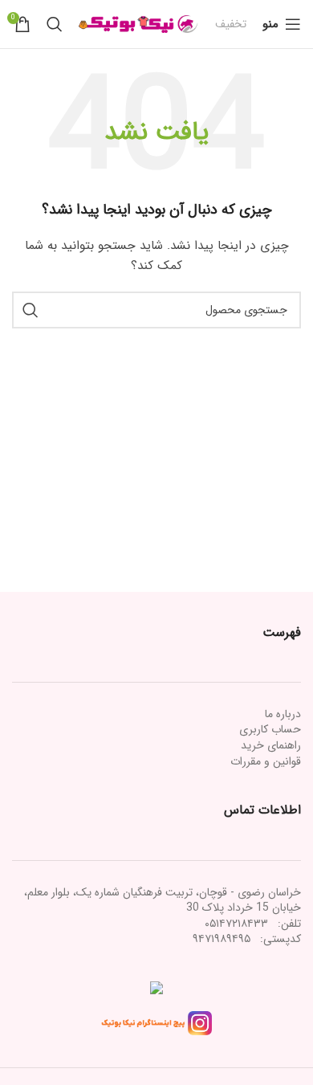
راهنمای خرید (271, 745)
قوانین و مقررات (265, 761)
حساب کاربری (270, 729)
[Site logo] (139, 23)
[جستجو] (55, 24)
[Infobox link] (230, 24)
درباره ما (283, 714)
